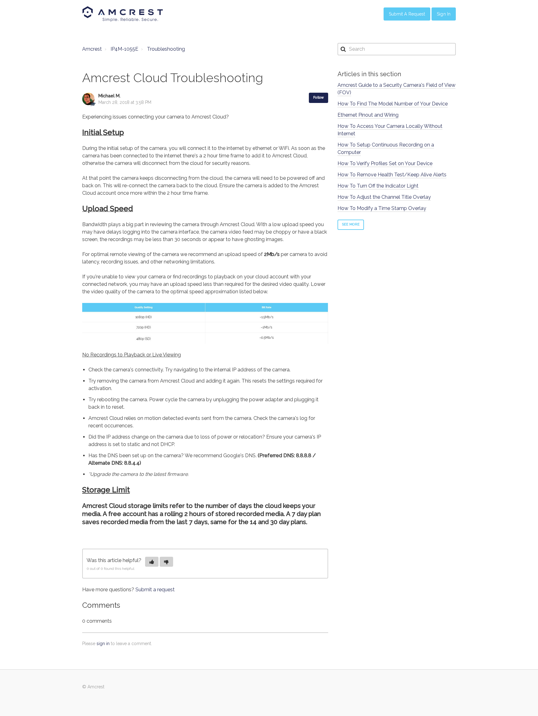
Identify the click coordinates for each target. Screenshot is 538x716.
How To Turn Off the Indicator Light (377, 186)
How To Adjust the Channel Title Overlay (384, 197)
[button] (151, 562)
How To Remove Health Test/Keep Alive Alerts (391, 175)
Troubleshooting (166, 49)
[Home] (122, 14)
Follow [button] (318, 97)
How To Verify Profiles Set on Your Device (384, 163)
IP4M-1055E (124, 49)
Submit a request (155, 590)
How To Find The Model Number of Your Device (392, 104)
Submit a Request (407, 14)
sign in (103, 643)
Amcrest (92, 49)
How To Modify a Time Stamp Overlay (381, 208)
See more (351, 224)
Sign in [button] (444, 14)
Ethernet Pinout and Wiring (368, 115)
